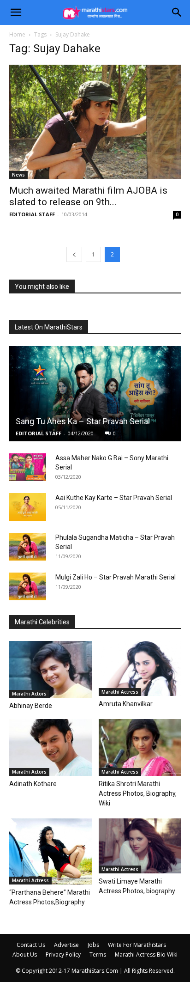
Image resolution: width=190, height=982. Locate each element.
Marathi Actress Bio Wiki (146, 954)
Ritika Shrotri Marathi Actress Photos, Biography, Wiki (138, 793)
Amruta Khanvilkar (126, 704)
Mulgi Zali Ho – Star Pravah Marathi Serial (115, 577)
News (18, 174)
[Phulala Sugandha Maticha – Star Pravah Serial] (27, 547)
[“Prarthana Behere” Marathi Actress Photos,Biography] (50, 851)
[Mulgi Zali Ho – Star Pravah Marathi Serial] (27, 586)
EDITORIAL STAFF (32, 214)
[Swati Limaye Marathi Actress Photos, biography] (140, 845)
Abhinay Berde (30, 705)
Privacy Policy (63, 954)
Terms (97, 954)
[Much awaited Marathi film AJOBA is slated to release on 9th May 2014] (95, 122)
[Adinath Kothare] (50, 747)
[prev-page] (74, 254)
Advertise (66, 945)
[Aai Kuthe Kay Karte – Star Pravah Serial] (27, 507)
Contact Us (31, 945)
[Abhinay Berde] (50, 669)
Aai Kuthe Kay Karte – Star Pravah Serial (113, 497)
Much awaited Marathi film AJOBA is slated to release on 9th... (88, 196)
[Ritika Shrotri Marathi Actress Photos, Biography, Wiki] (140, 747)
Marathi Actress (119, 692)
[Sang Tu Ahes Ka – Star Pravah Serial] (95, 393)
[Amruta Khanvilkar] (140, 668)
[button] (15, 12)
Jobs (93, 945)
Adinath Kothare (33, 783)
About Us (24, 954)
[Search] (177, 12)
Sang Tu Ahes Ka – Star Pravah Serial (83, 421)
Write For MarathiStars (137, 945)
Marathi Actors (29, 693)
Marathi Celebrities (42, 622)
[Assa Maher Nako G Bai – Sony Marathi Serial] (27, 467)
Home (17, 34)
